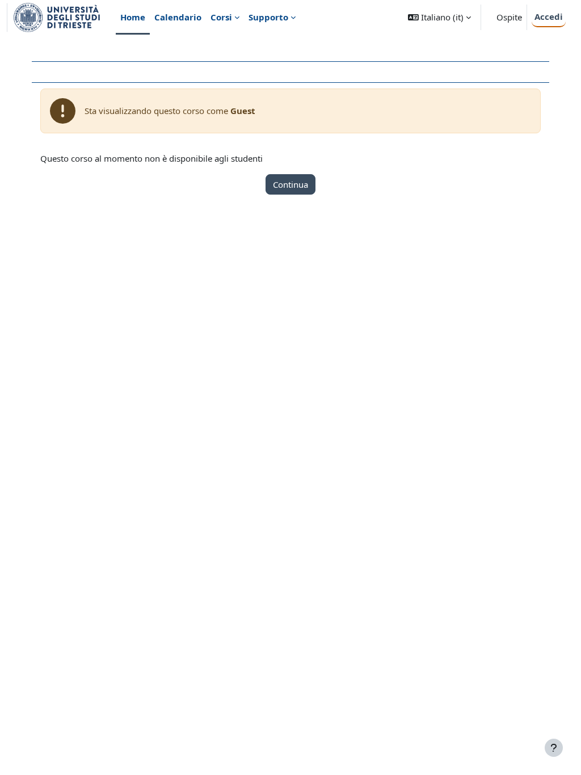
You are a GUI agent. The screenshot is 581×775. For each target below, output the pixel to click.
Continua (290, 184)
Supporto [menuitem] (268, 17)
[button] (439, 17)
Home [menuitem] (132, 17)
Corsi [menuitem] (221, 17)
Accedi (548, 16)
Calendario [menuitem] (177, 17)
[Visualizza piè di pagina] (554, 748)
